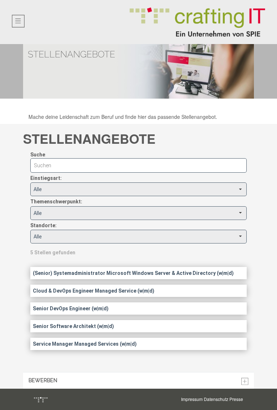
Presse (236, 399)
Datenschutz (216, 399)
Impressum (192, 399)
